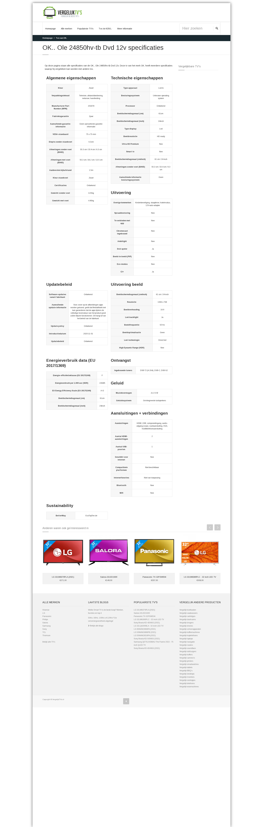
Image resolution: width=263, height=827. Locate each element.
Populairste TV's (85, 28)
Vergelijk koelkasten (187, 610)
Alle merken (66, 28)
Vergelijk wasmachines (189, 687)
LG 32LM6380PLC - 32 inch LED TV (200, 577)
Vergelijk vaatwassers (188, 613)
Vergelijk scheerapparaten (190, 629)
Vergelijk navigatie (187, 642)
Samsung (46, 626)
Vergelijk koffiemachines (189, 632)
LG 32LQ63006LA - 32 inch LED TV (148, 626)
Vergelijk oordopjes (187, 680)
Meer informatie (124, 28)
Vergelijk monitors (186, 677)
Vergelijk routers (186, 645)
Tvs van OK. (61, 38)
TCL (44, 632)
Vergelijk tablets (185, 667)
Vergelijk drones (186, 626)
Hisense (45, 610)
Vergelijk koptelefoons (188, 635)
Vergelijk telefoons (187, 683)
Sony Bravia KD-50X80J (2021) (147, 639)
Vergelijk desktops (186, 674)
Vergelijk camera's (187, 658)
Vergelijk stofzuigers (187, 651)
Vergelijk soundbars (187, 648)
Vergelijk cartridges (187, 616)
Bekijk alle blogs (96, 626)
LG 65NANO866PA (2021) (145, 629)
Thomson (46, 635)
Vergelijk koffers (186, 655)
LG (43, 613)
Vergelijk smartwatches (189, 664)
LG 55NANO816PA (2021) (145, 635)
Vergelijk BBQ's (185, 671)
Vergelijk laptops (186, 639)
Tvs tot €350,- (105, 28)
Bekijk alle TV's (48, 642)
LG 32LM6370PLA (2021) (63, 577)
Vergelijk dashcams (187, 619)
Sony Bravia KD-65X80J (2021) (147, 648)
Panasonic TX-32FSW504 (154, 577)
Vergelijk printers (186, 661)
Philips (45, 619)
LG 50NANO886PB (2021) (145, 632)
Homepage (50, 28)
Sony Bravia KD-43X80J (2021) (147, 623)
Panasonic (46, 616)
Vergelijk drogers (186, 623)
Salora (45, 623)
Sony (44, 629)
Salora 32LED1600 (108, 577)
